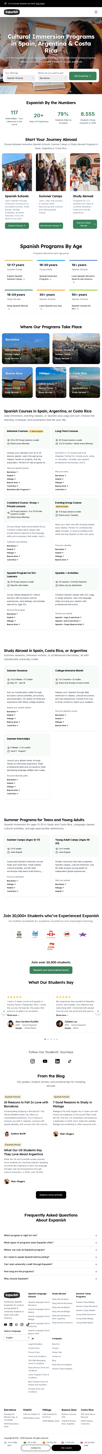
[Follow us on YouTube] (45, 1061)
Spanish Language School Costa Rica (39, 1324)
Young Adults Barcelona (86, 1314)
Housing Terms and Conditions (36, 1390)
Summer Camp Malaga (85, 1302)
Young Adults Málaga (84, 1318)
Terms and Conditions (37, 1356)
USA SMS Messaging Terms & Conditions (36, 1361)
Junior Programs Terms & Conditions (38, 1376)
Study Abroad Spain (60, 1299)
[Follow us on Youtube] (5, 1324)
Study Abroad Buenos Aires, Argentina (61, 1317)
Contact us (56, 1356)
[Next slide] (98, 1011)
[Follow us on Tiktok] (28, 1325)
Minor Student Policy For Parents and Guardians (38, 1383)
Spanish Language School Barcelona (39, 1303)
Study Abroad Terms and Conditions (38, 1369)
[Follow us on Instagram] (32, 1061)
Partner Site (57, 1352)
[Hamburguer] (96, 12)
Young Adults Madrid (84, 1323)
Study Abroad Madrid (61, 1307)
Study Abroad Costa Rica (62, 1323)
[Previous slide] (4, 1011)
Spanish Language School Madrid (39, 1310)
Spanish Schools (12, 1097)
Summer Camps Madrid (85, 1310)
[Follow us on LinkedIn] (57, 1061)
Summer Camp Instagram (62, 1369)
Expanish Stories (13, 1144)
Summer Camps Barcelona (87, 1306)
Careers (55, 1348)
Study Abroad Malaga (61, 1311)
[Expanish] (12, 12)
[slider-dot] (45, 1039)
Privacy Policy (34, 1352)
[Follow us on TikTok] (70, 1061)
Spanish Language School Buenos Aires (39, 1332)
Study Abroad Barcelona (62, 1303)
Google (19, 1028)
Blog (54, 1360)
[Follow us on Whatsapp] (16, 1324)
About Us (56, 1344)
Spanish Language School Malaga (39, 1317)
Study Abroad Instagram (62, 1364)
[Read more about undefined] (19, 934)
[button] (51, 1235)
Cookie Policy (34, 1348)
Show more (12, 1015)
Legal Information (35, 1344)
